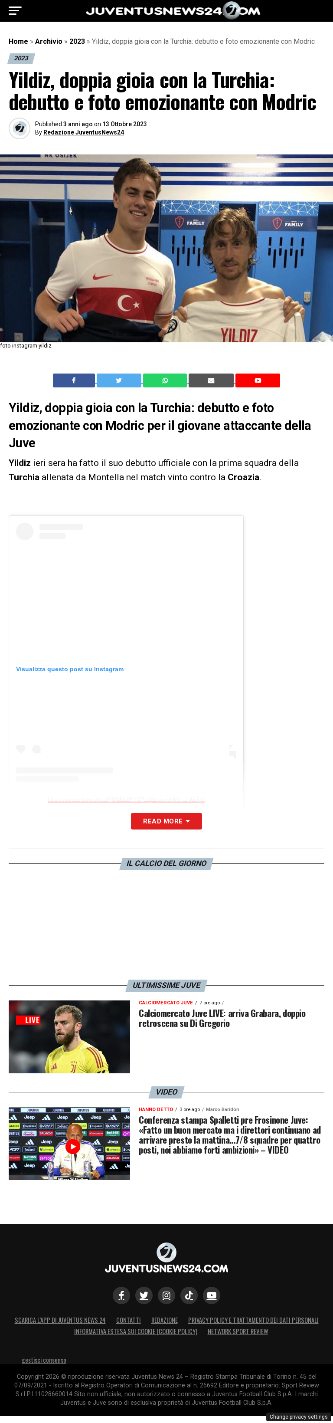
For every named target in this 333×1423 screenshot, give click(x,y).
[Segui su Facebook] (121, 1295)
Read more (163, 821)
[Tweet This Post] (120, 380)
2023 (77, 41)
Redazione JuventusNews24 (83, 132)
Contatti (128, 1320)
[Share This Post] (166, 380)
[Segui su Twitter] (144, 1295)
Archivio (48, 41)
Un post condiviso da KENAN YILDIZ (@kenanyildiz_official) (126, 799)
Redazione (164, 1320)
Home (18, 41)
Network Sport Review (238, 1331)
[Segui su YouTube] (211, 1295)
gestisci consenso (44, 1359)
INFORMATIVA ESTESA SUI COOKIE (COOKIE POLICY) (135, 1331)
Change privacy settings (299, 1417)
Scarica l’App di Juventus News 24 (60, 1320)
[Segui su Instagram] (166, 1295)
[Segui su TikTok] (189, 1295)
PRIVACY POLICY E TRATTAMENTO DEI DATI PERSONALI (253, 1320)
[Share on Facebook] (75, 380)
